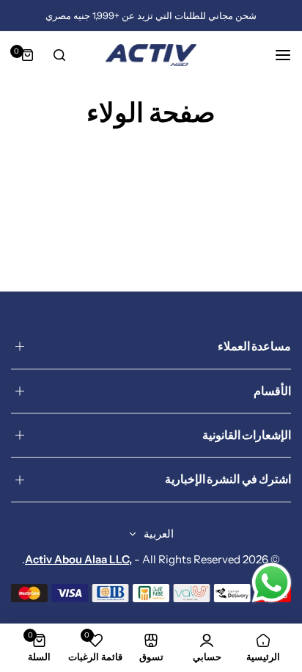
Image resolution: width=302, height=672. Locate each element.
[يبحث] (59, 55)
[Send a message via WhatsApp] (271, 583)
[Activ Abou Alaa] (151, 55)
